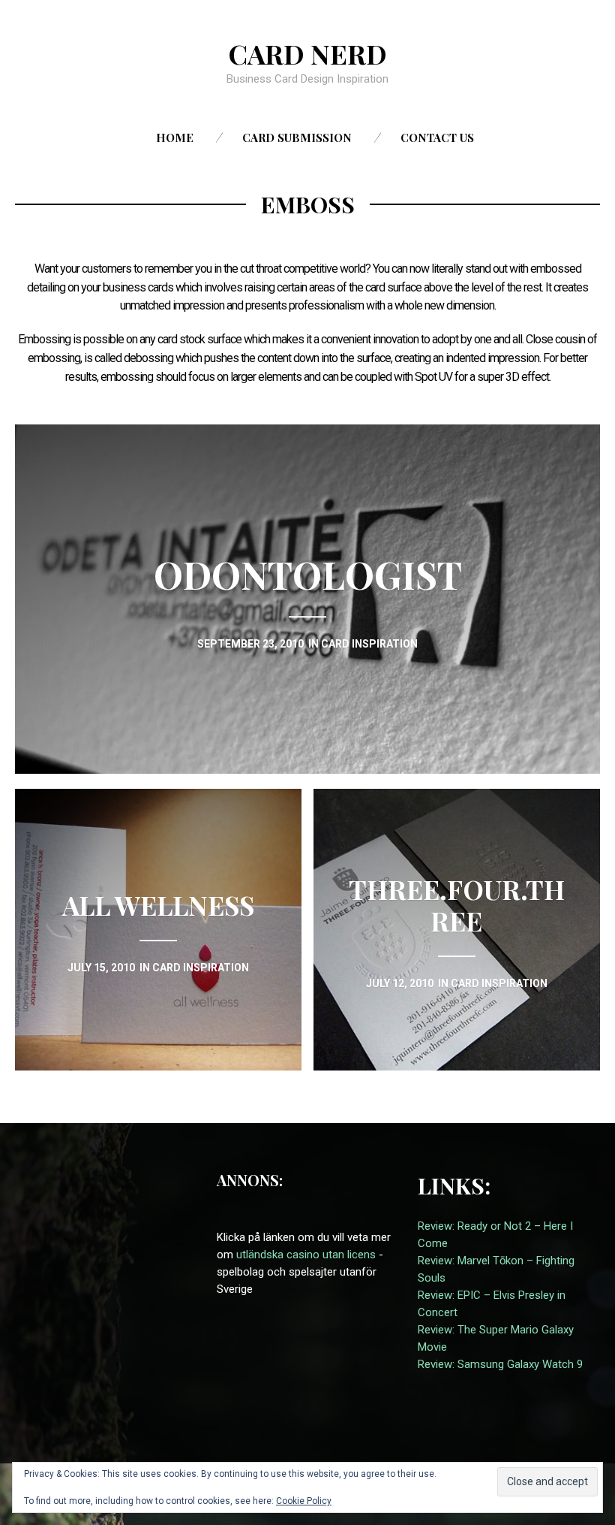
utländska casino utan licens (306, 1254)
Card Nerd (307, 53)
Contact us (437, 137)
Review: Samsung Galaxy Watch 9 (500, 1364)
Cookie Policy (304, 1501)
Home (175, 137)
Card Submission (297, 137)
